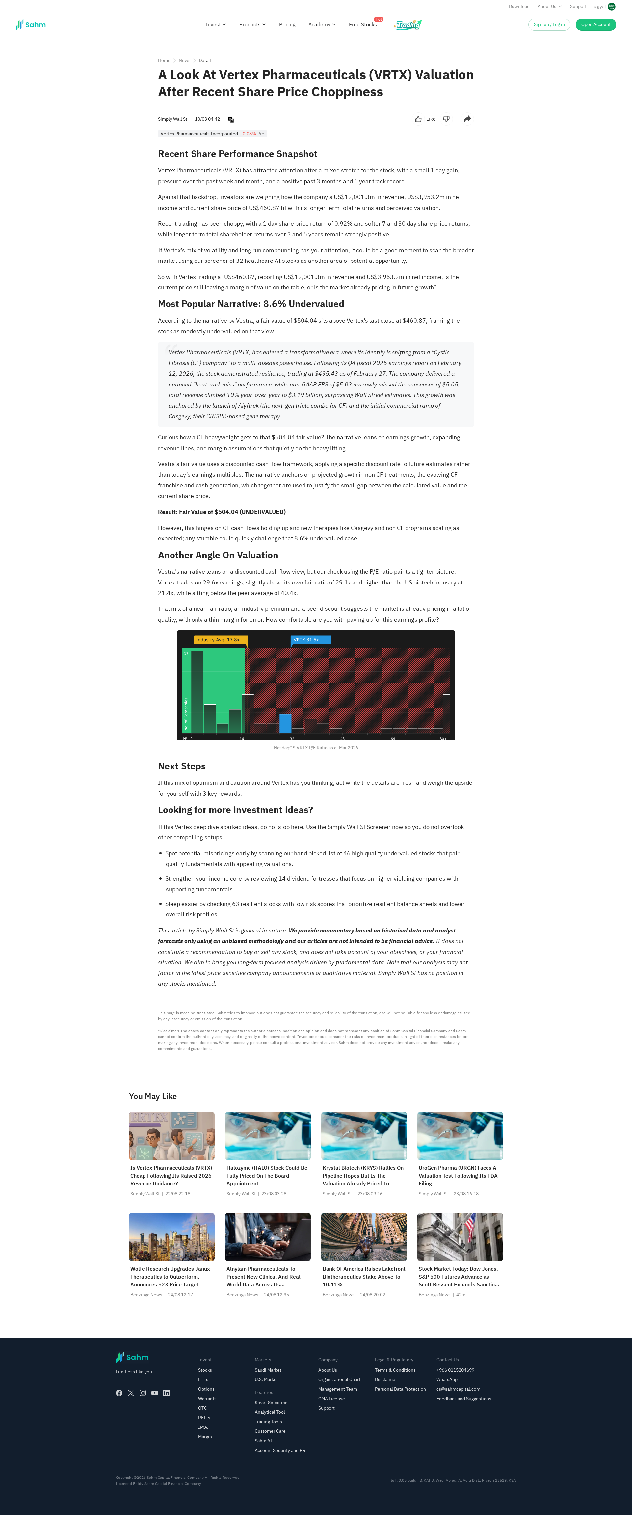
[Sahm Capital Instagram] (143, 1393)
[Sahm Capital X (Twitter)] (131, 1393)
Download (519, 6)
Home (164, 60)
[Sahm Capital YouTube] (154, 1393)
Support (578, 6)
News (185, 60)
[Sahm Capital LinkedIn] (166, 1393)
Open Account (596, 24)
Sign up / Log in (549, 24)
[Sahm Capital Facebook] (119, 1393)
